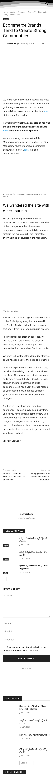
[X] (22, 51)
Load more (25, 763)
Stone (6, 130)
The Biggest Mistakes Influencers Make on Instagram (39, 476)
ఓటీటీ (5, 573)
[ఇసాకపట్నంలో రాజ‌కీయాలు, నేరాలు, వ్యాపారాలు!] (10, 569)
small (46, 111)
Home (5, 12)
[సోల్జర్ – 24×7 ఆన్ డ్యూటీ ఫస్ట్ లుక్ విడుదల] (10, 542)
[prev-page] (5, 579)
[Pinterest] (29, 51)
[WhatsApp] (35, 51)
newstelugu (14, 43)
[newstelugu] (5, 43)
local (26, 149)
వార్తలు (12, 12)
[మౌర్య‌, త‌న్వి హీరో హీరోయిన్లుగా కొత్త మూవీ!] (10, 556)
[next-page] (9, 579)
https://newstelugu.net (26, 518)
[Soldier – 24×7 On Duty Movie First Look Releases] (10, 710)
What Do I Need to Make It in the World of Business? (14, 476)
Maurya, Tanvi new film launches (34, 735)
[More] (42, 51)
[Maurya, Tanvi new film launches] (10, 738)
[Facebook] (15, 51)
